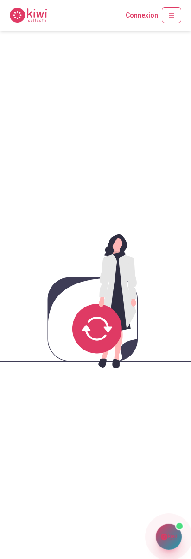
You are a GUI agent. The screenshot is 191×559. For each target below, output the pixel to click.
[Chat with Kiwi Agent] (169, 537)
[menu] (171, 15)
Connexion (142, 15)
